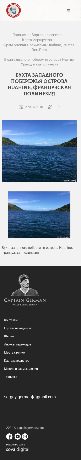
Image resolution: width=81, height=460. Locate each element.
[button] (68, 10)
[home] (12, 10)
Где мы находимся (17, 328)
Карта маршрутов (16, 360)
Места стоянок (14, 352)
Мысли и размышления (21, 368)
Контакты (11, 320)
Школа (9, 336)
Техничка (10, 377)
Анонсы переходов (17, 344)
